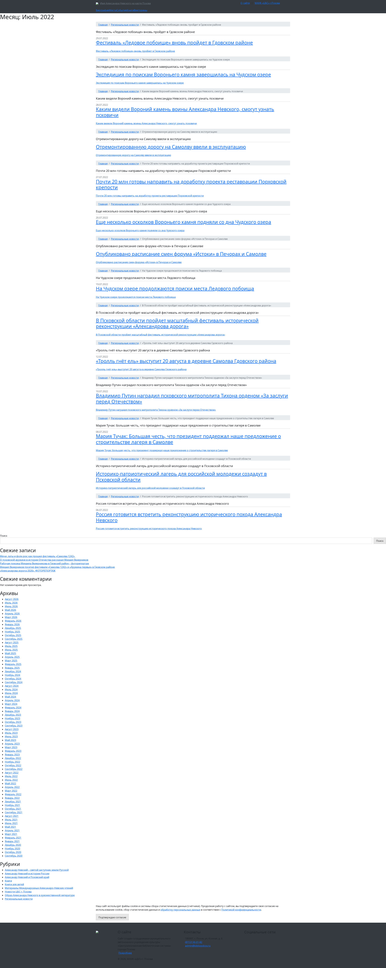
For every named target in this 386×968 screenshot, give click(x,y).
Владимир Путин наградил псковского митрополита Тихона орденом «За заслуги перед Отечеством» (192, 398)
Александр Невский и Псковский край (27, 877)
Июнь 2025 (11, 649)
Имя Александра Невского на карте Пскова (125, 3)
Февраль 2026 (13, 620)
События (121, 10)
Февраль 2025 (13, 664)
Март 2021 (11, 834)
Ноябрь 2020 (12, 848)
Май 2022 (10, 783)
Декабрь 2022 (13, 758)
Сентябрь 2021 (13, 812)
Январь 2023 (12, 754)
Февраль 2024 (13, 707)
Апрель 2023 (12, 743)
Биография (102, 10)
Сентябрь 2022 (13, 769)
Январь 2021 (12, 841)
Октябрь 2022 (13, 765)
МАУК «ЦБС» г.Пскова (267, 3)
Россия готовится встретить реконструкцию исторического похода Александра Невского (189, 517)
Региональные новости (125, 24)
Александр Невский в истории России (27, 873)
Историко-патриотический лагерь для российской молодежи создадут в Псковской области (181, 477)
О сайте (245, 3)
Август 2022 (11, 772)
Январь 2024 (12, 711)
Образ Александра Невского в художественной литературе (40, 895)
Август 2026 (11, 599)
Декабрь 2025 (13, 628)
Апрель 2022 (12, 787)
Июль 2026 (11, 602)
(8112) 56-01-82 (193, 942)
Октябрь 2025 (13, 635)
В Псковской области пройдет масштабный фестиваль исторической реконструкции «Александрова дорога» (177, 323)
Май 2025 (10, 653)
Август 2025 (11, 642)
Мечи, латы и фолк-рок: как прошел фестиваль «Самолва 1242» (37, 556)
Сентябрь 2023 (13, 725)
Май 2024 (10, 696)
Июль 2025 (11, 646)
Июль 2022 (11, 776)
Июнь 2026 (11, 606)
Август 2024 (11, 686)
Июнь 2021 (11, 823)
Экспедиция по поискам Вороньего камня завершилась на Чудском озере (183, 74)
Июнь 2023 (11, 736)
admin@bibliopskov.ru (197, 945)
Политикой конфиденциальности (241, 909)
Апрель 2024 (12, 700)
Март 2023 (11, 747)
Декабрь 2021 (13, 801)
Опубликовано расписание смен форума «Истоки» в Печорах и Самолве (181, 254)
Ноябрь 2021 (12, 805)
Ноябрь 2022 (12, 761)
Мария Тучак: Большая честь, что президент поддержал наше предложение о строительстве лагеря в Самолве (188, 439)
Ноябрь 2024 (12, 675)
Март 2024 (11, 704)
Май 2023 (10, 740)
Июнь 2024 (11, 693)
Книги (130, 10)
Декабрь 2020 (13, 845)
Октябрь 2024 (13, 678)
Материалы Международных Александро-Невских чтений (39, 888)
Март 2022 (11, 790)
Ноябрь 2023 (12, 718)
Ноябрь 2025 (12, 631)
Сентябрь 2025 (13, 639)
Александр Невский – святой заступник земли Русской (37, 870)
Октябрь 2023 (13, 722)
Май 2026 (10, 610)
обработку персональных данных (180, 909)
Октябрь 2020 (13, 852)
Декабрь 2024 (13, 671)
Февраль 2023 (13, 751)
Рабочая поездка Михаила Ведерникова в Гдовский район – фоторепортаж (44, 563)
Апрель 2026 (12, 613)
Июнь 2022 (11, 780)
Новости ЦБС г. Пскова (18, 891)
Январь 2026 (12, 624)
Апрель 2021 (12, 830)
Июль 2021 (11, 819)
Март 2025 (11, 660)
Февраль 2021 (13, 837)
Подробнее (125, 953)
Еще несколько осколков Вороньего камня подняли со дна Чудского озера (183, 222)
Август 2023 (11, 729)
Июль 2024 (11, 689)
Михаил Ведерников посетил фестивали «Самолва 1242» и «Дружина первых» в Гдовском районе (57, 567)
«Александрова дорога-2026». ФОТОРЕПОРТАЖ (27, 570)
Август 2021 (11, 816)
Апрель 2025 (12, 657)
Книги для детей (14, 884)
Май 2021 (10, 827)
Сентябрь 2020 (13, 855)
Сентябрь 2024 (13, 682)
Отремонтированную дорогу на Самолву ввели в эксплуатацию (171, 147)
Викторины (140, 10)
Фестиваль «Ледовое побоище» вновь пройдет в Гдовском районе (174, 42)
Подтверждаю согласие (112, 917)
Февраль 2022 (13, 794)
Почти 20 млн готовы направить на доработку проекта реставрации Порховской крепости (191, 184)
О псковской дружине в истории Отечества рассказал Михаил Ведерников (44, 559)
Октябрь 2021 (13, 808)
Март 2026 (11, 617)
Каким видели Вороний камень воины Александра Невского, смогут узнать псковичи (185, 112)
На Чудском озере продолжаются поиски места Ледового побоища (175, 288)
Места (112, 10)
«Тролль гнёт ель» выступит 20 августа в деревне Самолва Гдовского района (186, 361)
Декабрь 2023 (13, 714)
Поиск (3, 535)
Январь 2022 (12, 798)
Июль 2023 (11, 733)
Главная (103, 24)
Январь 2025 (12, 667)
